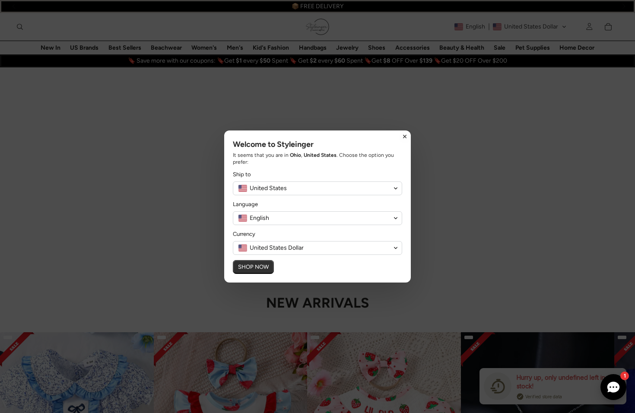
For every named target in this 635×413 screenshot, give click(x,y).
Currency (244, 234)
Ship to (242, 174)
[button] (317, 188)
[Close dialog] (404, 136)
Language (245, 204)
